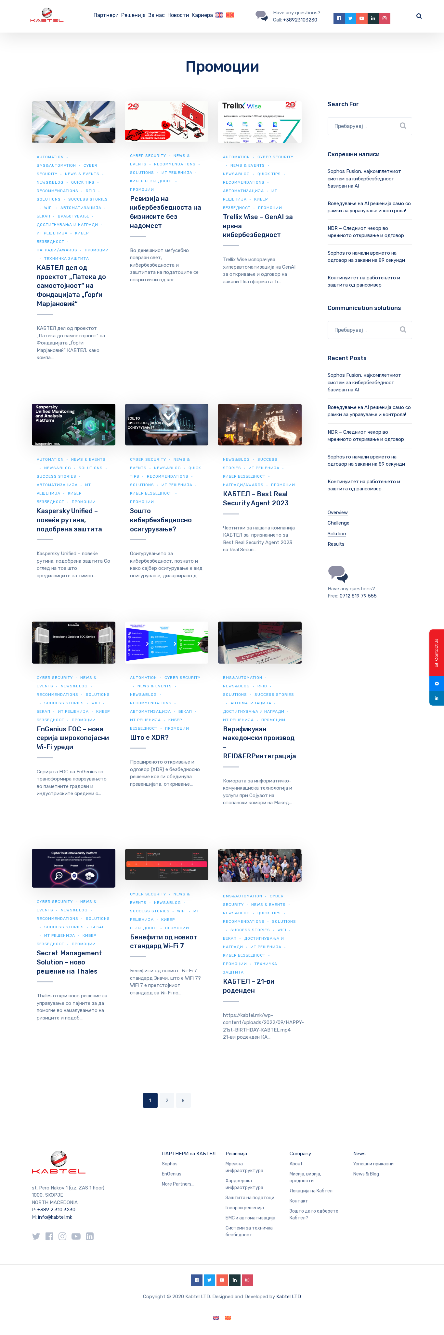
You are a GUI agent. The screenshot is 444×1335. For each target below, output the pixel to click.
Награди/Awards (57, 250)
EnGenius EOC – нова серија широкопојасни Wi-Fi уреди (73, 738)
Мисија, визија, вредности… (305, 1177)
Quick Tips (83, 182)
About (296, 1164)
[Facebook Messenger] (436, 683)
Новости (178, 15)
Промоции (142, 189)
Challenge (338, 523)
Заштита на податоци (250, 1198)
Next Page (183, 1100)
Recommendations (57, 191)
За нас (156, 15)
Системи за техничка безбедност (249, 1231)
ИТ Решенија (52, 233)
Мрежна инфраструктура (244, 1167)
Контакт (299, 1201)
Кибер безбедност (151, 181)
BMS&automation (56, 165)
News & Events (82, 174)
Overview (338, 512)
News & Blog (366, 1174)
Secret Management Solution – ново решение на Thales (69, 962)
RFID (91, 191)
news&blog (50, 182)
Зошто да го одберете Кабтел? (314, 1214)
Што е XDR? (149, 737)
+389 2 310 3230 (55, 1210)
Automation (50, 157)
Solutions (49, 199)
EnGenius (171, 1174)
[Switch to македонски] (228, 1318)
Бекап (43, 216)
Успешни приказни (373, 1164)
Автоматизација (80, 207)
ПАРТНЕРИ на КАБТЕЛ (188, 1154)
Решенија (133, 15)
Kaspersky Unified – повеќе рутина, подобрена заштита (69, 520)
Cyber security (148, 155)
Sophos (169, 1164)
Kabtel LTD (288, 1297)
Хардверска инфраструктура (244, 1184)
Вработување (73, 216)
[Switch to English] (219, 16)
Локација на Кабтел (311, 1191)
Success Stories (56, 476)
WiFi (48, 207)
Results (336, 544)
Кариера (202, 15)
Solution (337, 534)
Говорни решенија (245, 1208)
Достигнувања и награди (67, 224)
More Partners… (178, 1184)
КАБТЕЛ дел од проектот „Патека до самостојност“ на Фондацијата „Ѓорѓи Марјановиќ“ (71, 286)
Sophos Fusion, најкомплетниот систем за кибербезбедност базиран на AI (364, 178)
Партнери (106, 15)
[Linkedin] (436, 698)
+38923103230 (300, 20)
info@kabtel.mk (55, 1217)
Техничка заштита (66, 258)
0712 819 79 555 (358, 596)
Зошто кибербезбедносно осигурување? (161, 520)
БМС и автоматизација (250, 1218)
